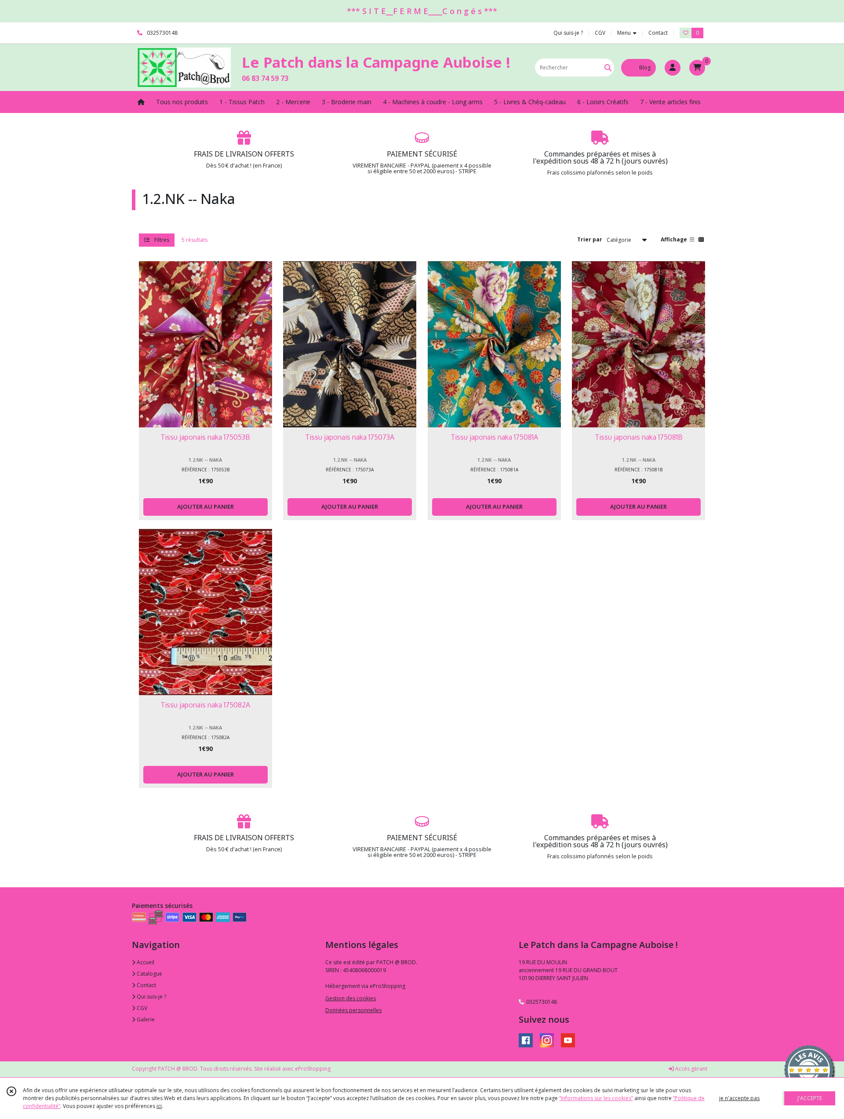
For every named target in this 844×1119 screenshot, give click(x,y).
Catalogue (148, 973)
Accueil (144, 962)
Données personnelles (353, 1010)
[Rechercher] (608, 67)
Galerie (145, 1019)
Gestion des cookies (350, 998)
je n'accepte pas (739, 1098)
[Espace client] (672, 67)
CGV (141, 1008)
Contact (658, 32)
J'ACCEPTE (809, 1098)
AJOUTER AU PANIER (205, 506)
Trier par (589, 239)
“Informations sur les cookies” (596, 1098)
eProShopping (313, 1068)
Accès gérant (690, 1068)
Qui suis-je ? (150, 996)
